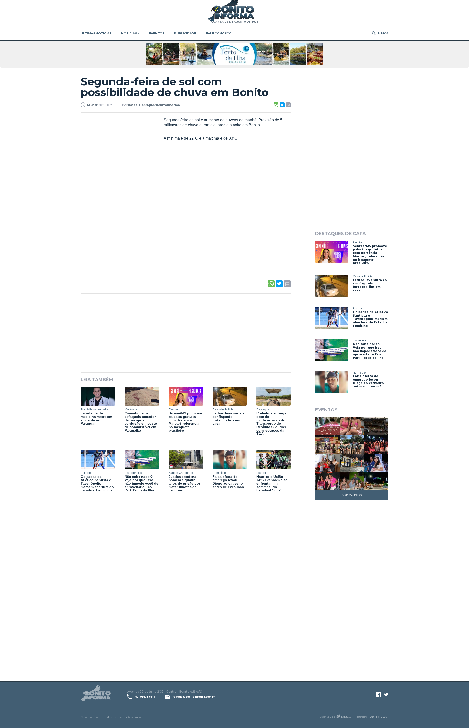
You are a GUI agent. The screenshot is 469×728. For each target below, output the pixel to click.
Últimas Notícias (96, 33)
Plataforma (362, 717)
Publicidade (185, 33)
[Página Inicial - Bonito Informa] (231, 11)
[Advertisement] (117, 192)
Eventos (156, 33)
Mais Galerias (352, 495)
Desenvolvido (327, 717)
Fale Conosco (219, 33)
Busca (382, 33)
